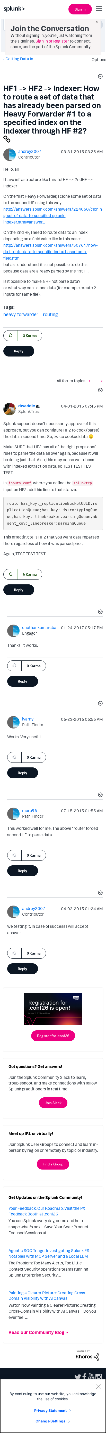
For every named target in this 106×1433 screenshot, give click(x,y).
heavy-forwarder (20, 314)
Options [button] (97, 59)
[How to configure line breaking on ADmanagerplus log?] (100, 381)
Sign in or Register (52, 41)
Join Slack (53, 1102)
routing (50, 314)
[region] (53, 1406)
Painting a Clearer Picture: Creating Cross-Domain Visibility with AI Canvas (47, 1295)
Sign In (80, 9)
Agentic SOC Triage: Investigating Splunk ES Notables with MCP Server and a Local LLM (48, 1253)
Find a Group (53, 1164)
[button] (99, 77)
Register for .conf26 (53, 1035)
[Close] (98, 1386)
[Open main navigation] (99, 8)
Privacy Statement (50, 1410)
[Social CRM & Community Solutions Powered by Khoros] (87, 1355)
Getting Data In (19, 58)
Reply (18, 351)
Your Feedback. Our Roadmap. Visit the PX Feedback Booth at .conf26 (46, 1211)
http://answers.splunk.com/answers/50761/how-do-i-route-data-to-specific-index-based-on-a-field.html (50, 252)
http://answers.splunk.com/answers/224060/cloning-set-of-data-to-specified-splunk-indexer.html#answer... (52, 215)
